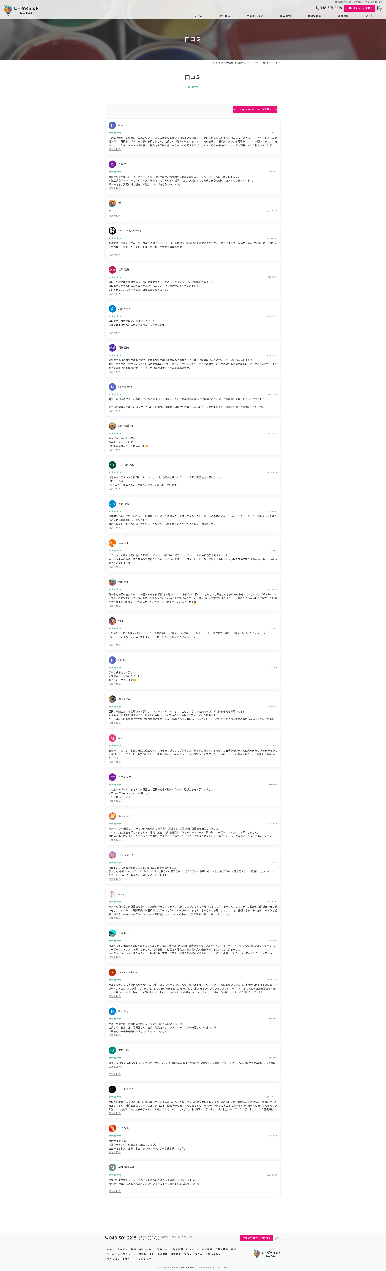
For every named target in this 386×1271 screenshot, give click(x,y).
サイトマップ (143, 1259)
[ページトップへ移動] (278, 1238)
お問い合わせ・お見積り (359, 8)
